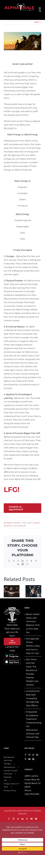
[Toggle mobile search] (40, 11)
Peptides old (7, 778)
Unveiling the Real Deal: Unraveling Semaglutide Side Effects (33, 698)
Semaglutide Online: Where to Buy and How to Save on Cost (33, 646)
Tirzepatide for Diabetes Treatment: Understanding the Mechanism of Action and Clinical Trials (33, 725)
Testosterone (9, 767)
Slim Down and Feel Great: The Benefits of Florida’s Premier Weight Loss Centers (32, 672)
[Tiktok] (33, 755)
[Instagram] (29, 755)
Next (36, 22)
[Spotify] (33, 759)
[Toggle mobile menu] (40, 8)
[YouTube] (29, 759)
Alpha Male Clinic (25, 811)
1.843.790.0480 (31, 794)
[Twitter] (25, 759)
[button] (6, 591)
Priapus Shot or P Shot (11, 785)
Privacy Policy (10, 790)
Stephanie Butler (13, 523)
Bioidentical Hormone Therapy (9, 760)
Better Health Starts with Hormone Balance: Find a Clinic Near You (33, 623)
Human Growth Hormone (10, 772)
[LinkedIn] (37, 755)
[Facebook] (25, 755)
